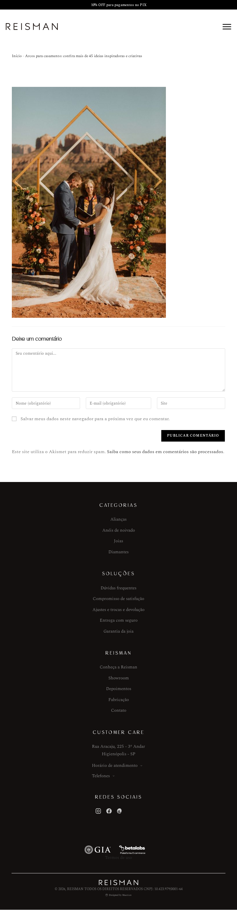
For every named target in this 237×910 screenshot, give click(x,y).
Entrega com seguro (119, 620)
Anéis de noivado (118, 530)
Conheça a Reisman (118, 667)
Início (17, 56)
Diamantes (118, 552)
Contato (118, 710)
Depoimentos (118, 688)
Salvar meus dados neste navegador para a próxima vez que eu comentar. (95, 418)
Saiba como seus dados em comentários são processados (165, 451)
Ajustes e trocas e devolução (118, 609)
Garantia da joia (118, 631)
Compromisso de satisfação (118, 598)
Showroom (118, 678)
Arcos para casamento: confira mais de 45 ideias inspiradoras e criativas (83, 56)
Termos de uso (118, 857)
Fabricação (118, 699)
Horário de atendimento (115, 765)
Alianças (118, 519)
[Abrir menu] (227, 26)
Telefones (101, 776)
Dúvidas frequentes (118, 588)
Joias (118, 541)
